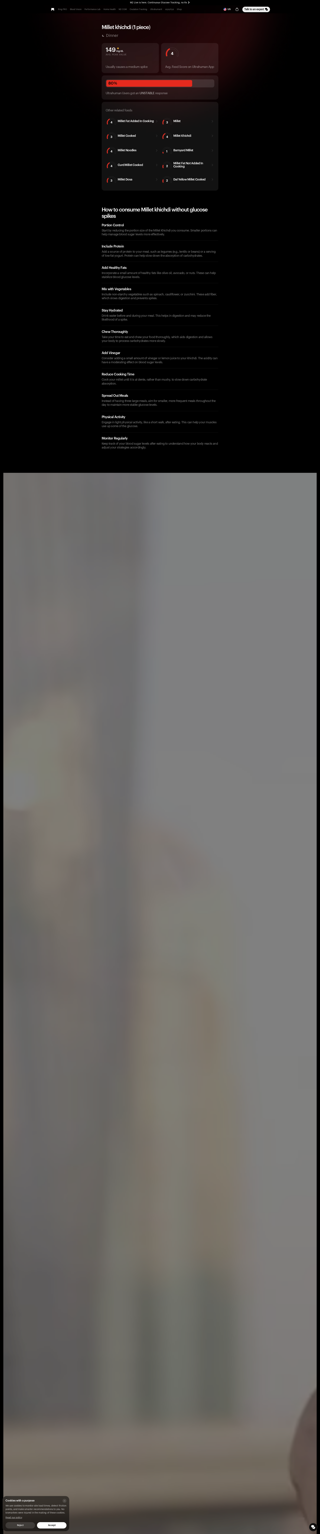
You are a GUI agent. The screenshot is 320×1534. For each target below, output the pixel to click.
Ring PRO (62, 9)
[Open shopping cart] (237, 9)
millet (173, 122)
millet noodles (123, 151)
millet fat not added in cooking (184, 165)
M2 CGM (123, 9)
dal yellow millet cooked (186, 180)
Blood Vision (76, 9)
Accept (52, 1525)
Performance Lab (92, 9)
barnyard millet (179, 151)
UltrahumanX (156, 9)
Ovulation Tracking (138, 9)
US (229, 9)
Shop (179, 9)
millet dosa (121, 180)
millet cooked (123, 136)
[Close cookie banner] (64, 1501)
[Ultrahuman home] (52, 9)
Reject (20, 1525)
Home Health (110, 9)
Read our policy (14, 1517)
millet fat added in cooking (132, 122)
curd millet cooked (126, 165)
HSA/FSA (169, 10)
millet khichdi (178, 136)
